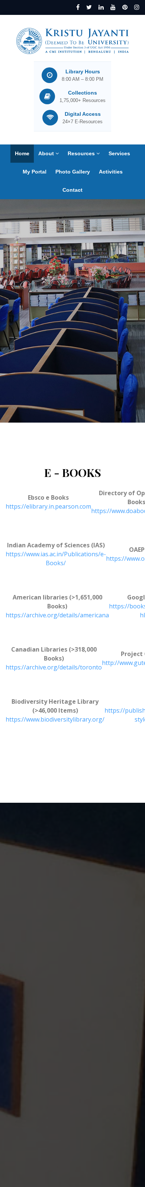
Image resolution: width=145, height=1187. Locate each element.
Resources (82, 153)
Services (119, 153)
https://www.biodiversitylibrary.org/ (55, 719)
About (46, 153)
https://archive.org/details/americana (57, 615)
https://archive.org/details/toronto (54, 667)
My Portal (34, 172)
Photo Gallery (72, 172)
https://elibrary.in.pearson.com (48, 506)
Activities (111, 172)
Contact (72, 190)
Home (22, 153)
